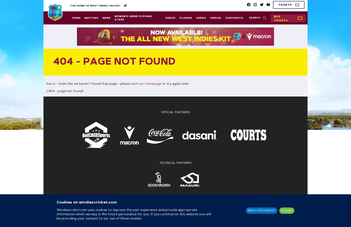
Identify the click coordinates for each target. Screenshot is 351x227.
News (106, 18)
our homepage (150, 84)
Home (76, 18)
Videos (170, 18)
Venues (215, 18)
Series (201, 18)
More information (261, 210)
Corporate (234, 18)
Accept (286, 210)
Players (186, 18)
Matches (91, 18)
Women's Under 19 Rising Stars (133, 18)
